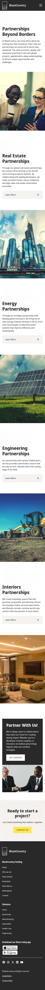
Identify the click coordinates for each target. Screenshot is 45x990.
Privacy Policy (7, 980)
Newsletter (6, 881)
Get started (15, 757)
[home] (14, 5)
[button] (40, 5)
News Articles (7, 876)
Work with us (7, 886)
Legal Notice (7, 976)
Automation (6, 924)
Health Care (7, 928)
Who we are (6, 872)
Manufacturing (8, 919)
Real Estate (6, 914)
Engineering (7, 933)
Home (4, 867)
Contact (5, 895)
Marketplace (7, 891)
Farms (4, 910)
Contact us (22, 830)
